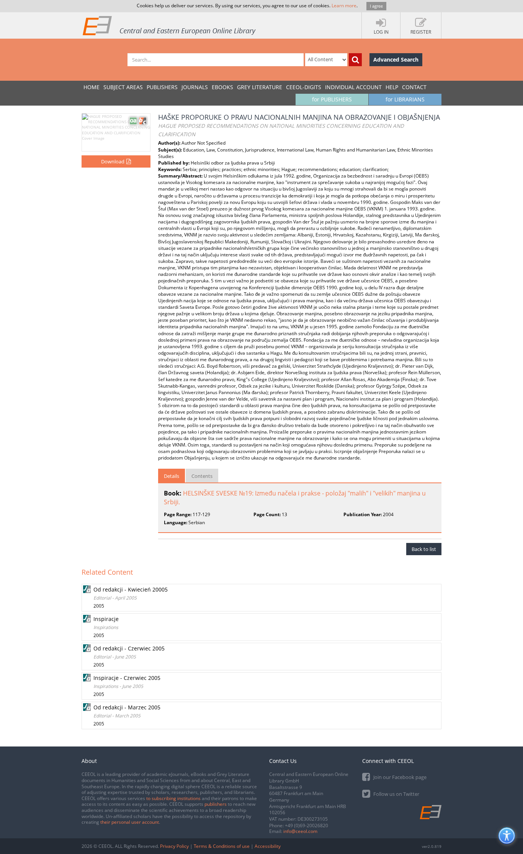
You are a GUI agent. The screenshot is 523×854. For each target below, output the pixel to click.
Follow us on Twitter (395, 793)
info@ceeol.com (300, 831)
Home (91, 87)
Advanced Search (395, 59)
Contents (201, 476)
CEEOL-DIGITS (303, 87)
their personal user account (129, 822)
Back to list (424, 549)
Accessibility (268, 846)
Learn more (344, 5)
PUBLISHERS (162, 87)
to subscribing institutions (173, 798)
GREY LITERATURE (259, 87)
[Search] (355, 59)
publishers (215, 804)
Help (392, 87)
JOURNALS (194, 87)
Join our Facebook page (399, 777)
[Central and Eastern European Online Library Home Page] (170, 25)
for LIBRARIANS (405, 99)
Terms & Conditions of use (222, 846)
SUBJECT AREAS (123, 87)
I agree (376, 6)
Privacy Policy (174, 846)
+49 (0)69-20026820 (306, 825)
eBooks (222, 87)
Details (171, 476)
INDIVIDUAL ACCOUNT (353, 87)
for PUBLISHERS (332, 99)
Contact (414, 87)
